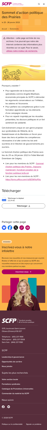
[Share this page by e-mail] (27, 228)
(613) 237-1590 (17, 336)
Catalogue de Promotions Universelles (17, 388)
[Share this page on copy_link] (21, 228)
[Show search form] (39, 4)
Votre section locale (10, 379)
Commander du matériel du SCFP (15, 393)
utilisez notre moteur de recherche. (22, 50)
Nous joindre (7, 366)
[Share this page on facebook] (10, 228)
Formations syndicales (11, 384)
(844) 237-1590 (17, 342)
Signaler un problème (33, 424)
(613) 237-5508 (19, 339)
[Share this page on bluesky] (4, 228)
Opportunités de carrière (12, 361)
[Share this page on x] (16, 228)
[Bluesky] (8, 406)
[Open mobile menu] (44, 4)
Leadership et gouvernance (13, 357)
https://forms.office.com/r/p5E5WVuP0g (23, 179)
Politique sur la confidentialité (12, 424)
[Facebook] (3, 406)
